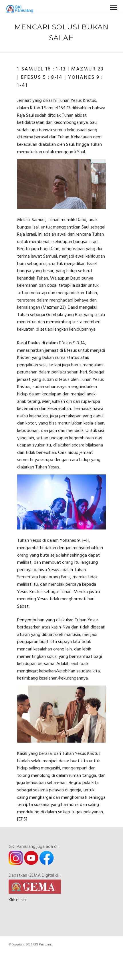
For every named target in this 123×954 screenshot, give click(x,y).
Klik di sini (18, 900)
